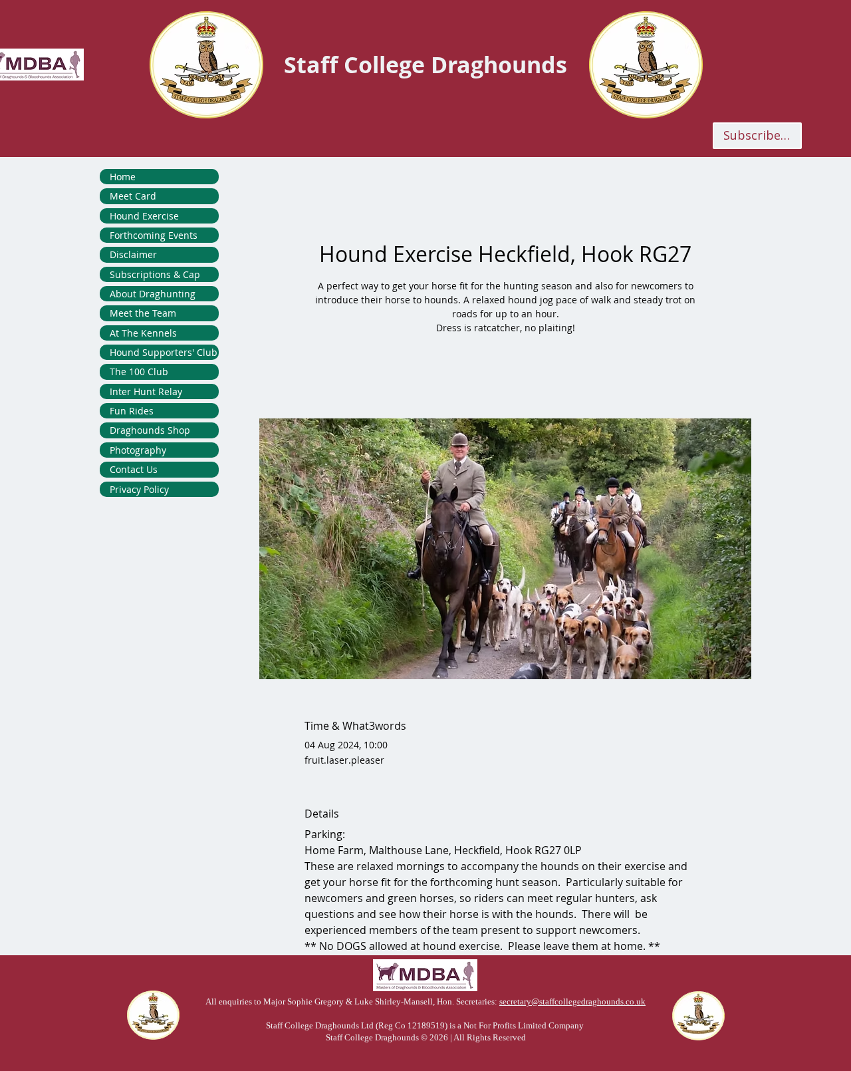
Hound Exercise (144, 216)
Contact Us (134, 469)
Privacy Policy (139, 489)
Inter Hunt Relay (146, 391)
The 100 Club (139, 371)
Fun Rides (132, 410)
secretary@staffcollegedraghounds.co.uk (572, 1001)
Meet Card (133, 196)
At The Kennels (143, 333)
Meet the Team (143, 313)
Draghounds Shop (150, 430)
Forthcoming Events (153, 235)
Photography (138, 450)
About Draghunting (152, 293)
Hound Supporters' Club (163, 352)
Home (123, 176)
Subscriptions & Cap (155, 274)
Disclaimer (133, 254)
